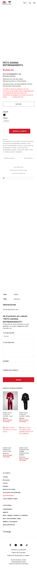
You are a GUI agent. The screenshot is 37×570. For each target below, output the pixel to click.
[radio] (4, 115)
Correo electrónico (11, 370)
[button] (25, 3)
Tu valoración (9, 342)
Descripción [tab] (18, 167)
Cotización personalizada (11, 492)
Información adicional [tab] (18, 170)
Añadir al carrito (20, 131)
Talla (5, 118)
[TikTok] (27, 545)
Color (5, 112)
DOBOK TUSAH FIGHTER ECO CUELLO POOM (7, 449)
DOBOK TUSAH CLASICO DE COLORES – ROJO (7, 414)
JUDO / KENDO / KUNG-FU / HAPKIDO (15, 515)
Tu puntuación (9, 333)
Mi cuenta (6, 480)
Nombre (6, 361)
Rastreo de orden (9, 489)
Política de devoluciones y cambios (18, 555)
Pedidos (5, 486)
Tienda (5, 477)
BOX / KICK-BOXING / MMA (16, 141)
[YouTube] (21, 545)
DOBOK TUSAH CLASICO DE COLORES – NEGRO (24, 414)
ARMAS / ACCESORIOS (10, 521)
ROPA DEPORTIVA (9, 525)
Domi (25, 141)
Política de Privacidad (18, 552)
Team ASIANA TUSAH (10, 499)
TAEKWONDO (18, 152)
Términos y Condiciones (18, 550)
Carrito (5, 483)
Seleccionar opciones (7, 420)
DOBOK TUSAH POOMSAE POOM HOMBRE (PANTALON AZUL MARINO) (24, 451)
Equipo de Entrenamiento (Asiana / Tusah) (18, 143)
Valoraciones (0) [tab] (18, 173)
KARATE (12, 152)
